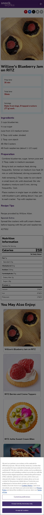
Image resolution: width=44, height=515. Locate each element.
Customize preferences (22, 497)
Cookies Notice (27, 486)
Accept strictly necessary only (22, 504)
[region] (22, 486)
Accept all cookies (22, 510)
